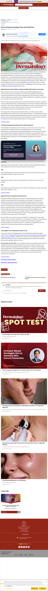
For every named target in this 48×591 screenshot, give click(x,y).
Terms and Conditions (24, 528)
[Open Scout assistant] (41, 5)
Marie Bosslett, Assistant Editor (10, 336)
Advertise (24, 522)
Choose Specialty (22, 8)
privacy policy (24, 293)
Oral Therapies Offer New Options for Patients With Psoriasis (11, 278)
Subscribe (41, 290)
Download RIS (4, 269)
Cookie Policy (9, 586)
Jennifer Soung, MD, (26, 409)
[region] (24, 585)
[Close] (46, 581)
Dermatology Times (5, 21)
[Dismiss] (44, 142)
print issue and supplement (11, 86)
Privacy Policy (24, 529)
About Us (21, 554)
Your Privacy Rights (24, 531)
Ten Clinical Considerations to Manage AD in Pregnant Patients (34, 278)
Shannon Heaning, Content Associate (21, 372)
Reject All (42, 588)
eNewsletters (30, 84)
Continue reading (5, 121)
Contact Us (24, 524)
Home (16, 554)
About (24, 521)
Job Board (24, 525)
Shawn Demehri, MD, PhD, (9, 372)
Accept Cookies (35, 588)
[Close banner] (46, 1)
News (26, 554)
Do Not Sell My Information (24, 527)
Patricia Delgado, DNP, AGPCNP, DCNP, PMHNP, (13, 409)
